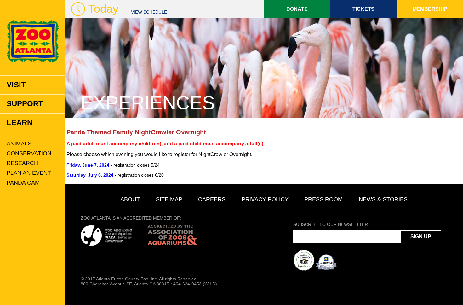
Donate (297, 9)
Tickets (363, 9)
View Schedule (149, 12)
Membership (430, 9)
